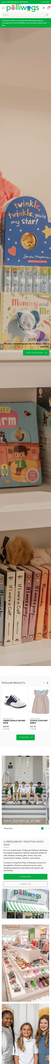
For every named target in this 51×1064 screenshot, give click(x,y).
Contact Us (25, 884)
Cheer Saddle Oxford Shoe (14, 722)
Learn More (25, 877)
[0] (48, 7)
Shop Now (24, 737)
